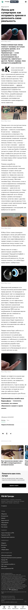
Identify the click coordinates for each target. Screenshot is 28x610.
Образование (4, 522)
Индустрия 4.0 (5, 6)
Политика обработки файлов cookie (9, 602)
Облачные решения (6, 555)
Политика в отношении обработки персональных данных (12, 600)
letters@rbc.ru (14, 589)
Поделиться (23, 608)
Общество (4, 513)
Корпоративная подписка (8, 537)
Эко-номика (4, 526)
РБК (3, 496)
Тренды (7, 1)
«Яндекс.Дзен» (5, 549)
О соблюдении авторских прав (8, 597)
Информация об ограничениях (8, 596)
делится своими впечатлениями (11, 86)
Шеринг (3, 518)
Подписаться (15, 608)
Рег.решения (4, 561)
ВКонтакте (4, 545)
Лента (9, 608)
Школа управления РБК (7, 568)
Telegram (3, 543)
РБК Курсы (4, 566)
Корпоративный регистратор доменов (11, 557)
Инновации (4, 524)
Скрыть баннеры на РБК (7, 532)
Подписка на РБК (5, 534)
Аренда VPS (4, 559)
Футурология (4, 516)
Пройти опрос (14, 485)
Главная (4, 608)
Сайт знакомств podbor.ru (8, 564)
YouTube (3, 547)
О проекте (4, 506)
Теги (8, 420)
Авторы (3, 420)
